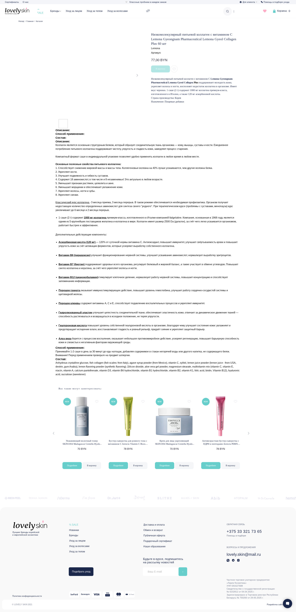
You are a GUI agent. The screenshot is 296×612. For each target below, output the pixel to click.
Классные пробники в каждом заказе (148, 2)
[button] (148, 11)
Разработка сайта (275, 604)
